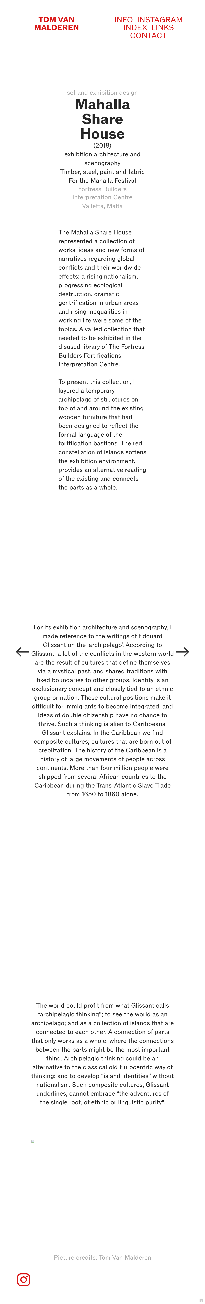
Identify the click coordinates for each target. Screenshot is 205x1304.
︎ (22, 652)
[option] (102, 862)
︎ (24, 1280)
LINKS (162, 27)
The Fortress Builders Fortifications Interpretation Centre (101, 355)
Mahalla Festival (113, 180)
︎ (182, 652)
